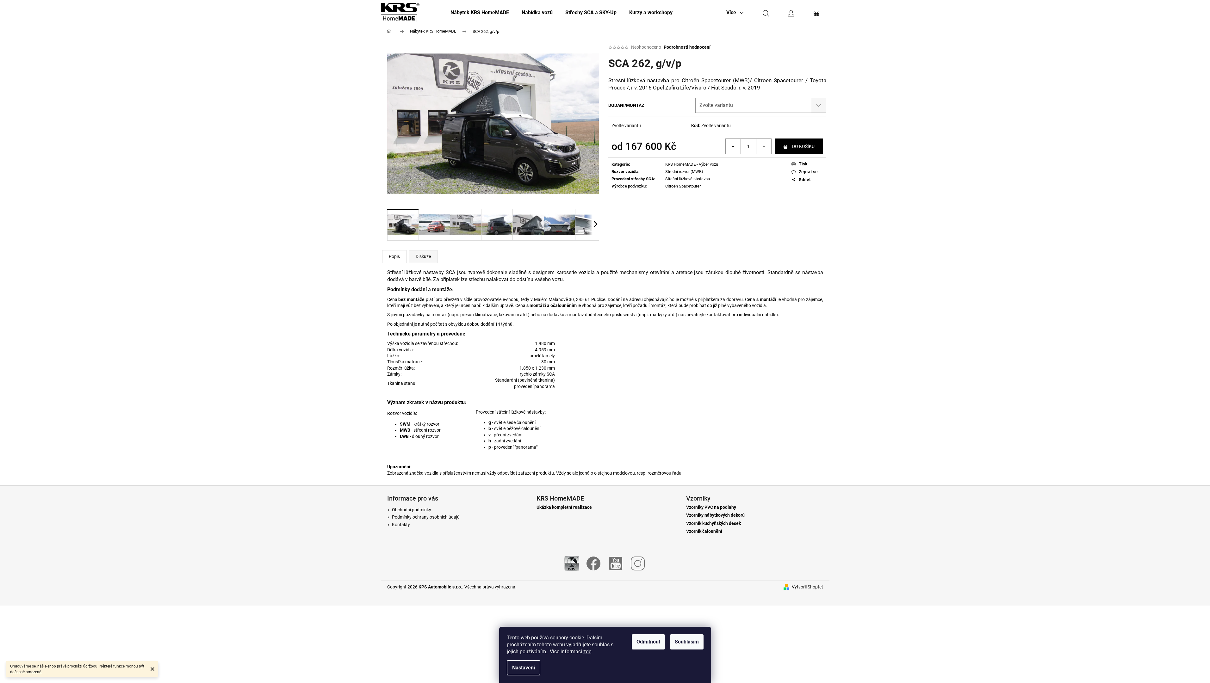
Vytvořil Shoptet (807, 586)
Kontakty (401, 524)
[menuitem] (479, 12)
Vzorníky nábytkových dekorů (715, 515)
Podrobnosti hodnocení (687, 47)
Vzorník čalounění (704, 531)
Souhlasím (687, 642)
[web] (571, 562)
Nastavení (523, 668)
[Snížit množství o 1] (733, 146)
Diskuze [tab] (423, 256)
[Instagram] (638, 562)
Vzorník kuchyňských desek (713, 523)
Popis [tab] (394, 256)
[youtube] (616, 562)
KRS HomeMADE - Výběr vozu (691, 164)
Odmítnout (648, 642)
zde (587, 652)
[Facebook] (593, 562)
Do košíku (803, 146)
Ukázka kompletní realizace (564, 507)
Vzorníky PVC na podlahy (711, 507)
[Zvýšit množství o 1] (763, 146)
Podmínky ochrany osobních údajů (426, 517)
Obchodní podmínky (411, 509)
